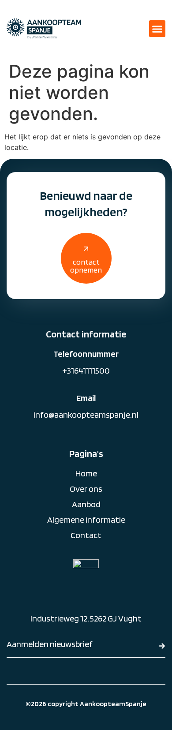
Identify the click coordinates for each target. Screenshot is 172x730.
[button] (157, 28)
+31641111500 (86, 370)
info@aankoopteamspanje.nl (86, 414)
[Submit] (162, 646)
